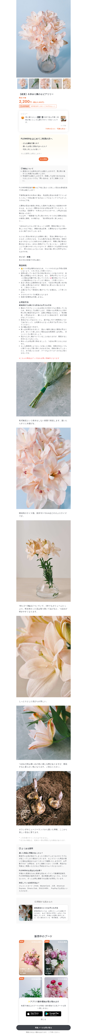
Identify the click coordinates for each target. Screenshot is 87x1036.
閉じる (43, 1019)
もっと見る (43, 159)
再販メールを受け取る (43, 1028)
